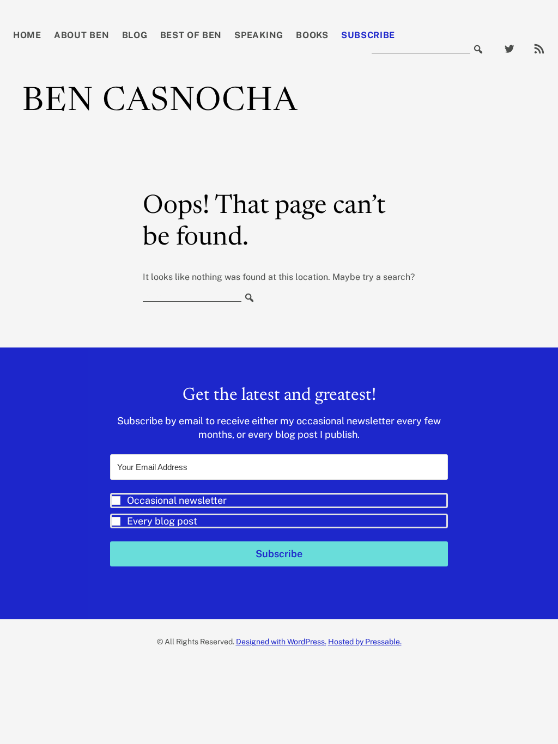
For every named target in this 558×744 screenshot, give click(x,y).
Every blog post (162, 521)
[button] (279, 510)
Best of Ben (191, 35)
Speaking (258, 35)
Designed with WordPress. (281, 641)
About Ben (81, 35)
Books (312, 35)
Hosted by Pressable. (365, 641)
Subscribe (368, 35)
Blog (135, 35)
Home (27, 35)
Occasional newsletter (177, 500)
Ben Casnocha (160, 102)
